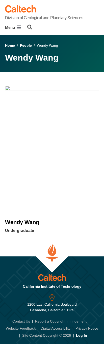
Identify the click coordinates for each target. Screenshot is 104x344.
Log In (81, 335)
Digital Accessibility (55, 328)
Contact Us (21, 321)
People (26, 45)
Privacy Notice (86, 328)
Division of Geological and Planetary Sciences (44, 18)
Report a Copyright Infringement (61, 321)
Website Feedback (21, 328)
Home (10, 45)
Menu (10, 27)
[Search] (29, 27)
